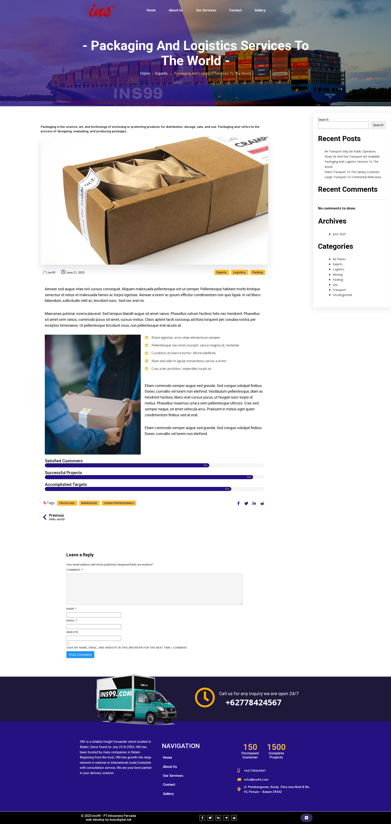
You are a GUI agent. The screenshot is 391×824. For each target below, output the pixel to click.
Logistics (239, 272)
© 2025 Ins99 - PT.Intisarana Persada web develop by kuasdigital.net (108, 817)
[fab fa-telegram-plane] (226, 818)
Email (71, 620)
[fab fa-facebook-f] (238, 503)
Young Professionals (119, 503)
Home (145, 73)
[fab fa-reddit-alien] (262, 503)
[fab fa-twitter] (246, 503)
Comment (74, 570)
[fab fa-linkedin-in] (254, 503)
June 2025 (339, 234)
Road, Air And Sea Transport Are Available (352, 156)
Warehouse (89, 503)
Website (72, 632)
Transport (339, 290)
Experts (161, 73)
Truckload (67, 503)
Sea (335, 285)
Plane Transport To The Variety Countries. (352, 172)
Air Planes (339, 259)
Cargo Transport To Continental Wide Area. (353, 177)
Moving (338, 274)
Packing (257, 272)
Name (71, 608)
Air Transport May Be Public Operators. (350, 151)
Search (323, 119)
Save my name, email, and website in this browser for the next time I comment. (127, 647)
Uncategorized (342, 295)
